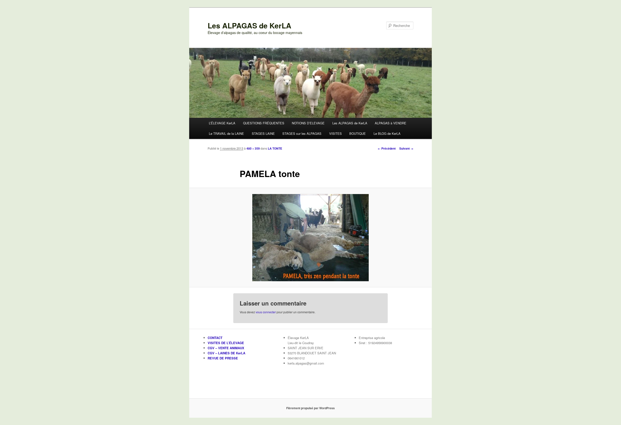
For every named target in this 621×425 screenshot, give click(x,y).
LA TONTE (275, 148)
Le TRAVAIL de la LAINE (226, 133)
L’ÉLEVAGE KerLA (222, 123)
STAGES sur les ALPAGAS (301, 133)
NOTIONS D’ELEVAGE (308, 123)
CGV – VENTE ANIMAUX (226, 348)
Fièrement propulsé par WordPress (310, 408)
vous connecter (266, 312)
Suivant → (406, 148)
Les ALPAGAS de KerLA (249, 25)
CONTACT (215, 337)
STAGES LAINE (263, 133)
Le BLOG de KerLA (387, 133)
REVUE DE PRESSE (223, 358)
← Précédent (387, 148)
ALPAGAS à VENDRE (390, 123)
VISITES (335, 133)
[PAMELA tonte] (310, 237)
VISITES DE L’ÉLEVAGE (226, 342)
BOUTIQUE (357, 133)
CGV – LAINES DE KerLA (226, 353)
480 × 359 (253, 148)
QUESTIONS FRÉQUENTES (263, 123)
